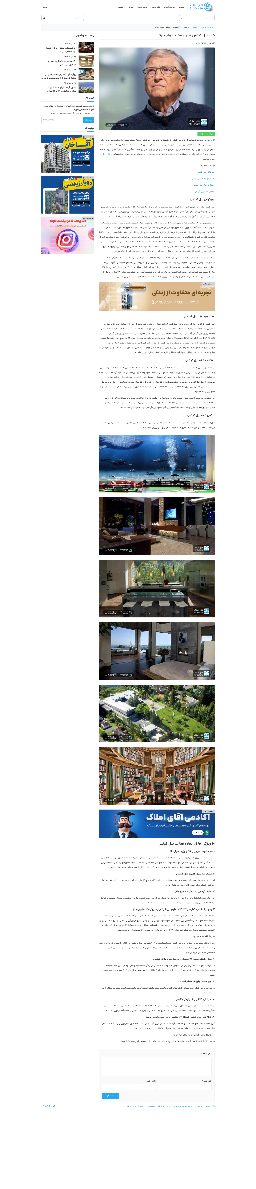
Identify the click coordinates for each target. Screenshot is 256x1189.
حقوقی (131, 7)
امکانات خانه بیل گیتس (203, 185)
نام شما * (207, 1081)
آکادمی (121, 7)
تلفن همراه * (149, 1081)
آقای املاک (105, 154)
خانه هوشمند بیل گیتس (203, 178)
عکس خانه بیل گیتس (204, 191)
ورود (45, 7)
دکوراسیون (155, 7)
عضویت (88, 120)
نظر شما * (206, 1053)
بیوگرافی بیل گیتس (205, 172)
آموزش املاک (169, 7)
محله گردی (142, 7)
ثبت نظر (111, 1095)
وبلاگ (181, 7)
